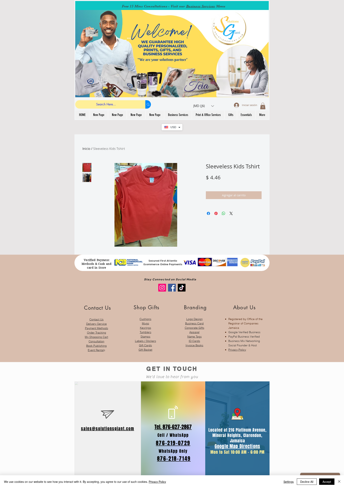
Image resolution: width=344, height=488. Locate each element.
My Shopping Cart (96, 337)
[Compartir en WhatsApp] (223, 213)
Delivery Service (96, 324)
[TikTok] (182, 288)
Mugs (145, 323)
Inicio (86, 148)
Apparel (194, 332)
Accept (326, 482)
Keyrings (145, 328)
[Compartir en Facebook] (208, 213)
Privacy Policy (237, 350)
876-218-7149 (174, 458)
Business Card (194, 323)
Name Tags (194, 336)
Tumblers (145, 332)
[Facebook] (172, 288)
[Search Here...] (148, 104)
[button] (204, 105)
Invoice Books (194, 345)
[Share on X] (231, 213)
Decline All (306, 482)
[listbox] (204, 105)
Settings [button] (288, 482)
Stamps (145, 336)
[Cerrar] (339, 481)
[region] (96, 326)
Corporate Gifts (194, 328)
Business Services (200, 6)
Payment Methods (96, 328)
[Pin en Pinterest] (216, 213)
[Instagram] (162, 288)
